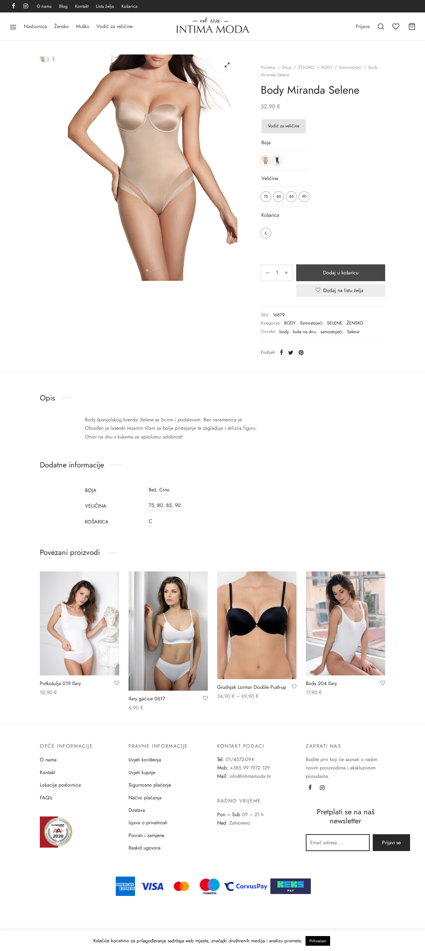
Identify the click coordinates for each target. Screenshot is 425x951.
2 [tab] (153, 270)
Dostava (136, 810)
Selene (353, 332)
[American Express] (125, 885)
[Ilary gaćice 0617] (168, 631)
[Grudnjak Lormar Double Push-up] (257, 625)
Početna (268, 67)
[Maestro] (210, 885)
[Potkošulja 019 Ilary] (79, 623)
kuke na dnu (304, 332)
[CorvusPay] (247, 885)
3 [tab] (159, 270)
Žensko (61, 26)
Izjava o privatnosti (147, 822)
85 (169, 505)
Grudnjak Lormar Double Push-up (251, 687)
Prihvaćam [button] (317, 941)
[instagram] (25, 6)
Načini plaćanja (144, 797)
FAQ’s (46, 797)
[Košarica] (412, 26)
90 (178, 505)
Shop (287, 67)
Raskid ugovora (144, 847)
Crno (164, 489)
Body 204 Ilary (321, 683)
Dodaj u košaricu (340, 272)
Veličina (269, 178)
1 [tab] (147, 270)
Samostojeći (350, 67)
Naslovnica (35, 26)
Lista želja (105, 6)
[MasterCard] (182, 885)
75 (151, 505)
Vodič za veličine (114, 26)
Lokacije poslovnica (60, 784)
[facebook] (13, 6)
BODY (327, 67)
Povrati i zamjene (146, 835)
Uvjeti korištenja (144, 759)
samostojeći (331, 332)
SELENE (334, 323)
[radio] (265, 160)
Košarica (129, 6)
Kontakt (81, 6)
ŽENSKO (306, 67)
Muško (82, 26)
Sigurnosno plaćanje (149, 784)
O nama (44, 6)
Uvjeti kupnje (141, 772)
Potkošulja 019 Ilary (60, 683)
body (284, 332)
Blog (63, 6)
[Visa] (152, 885)
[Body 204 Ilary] (345, 623)
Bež (152, 489)
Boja (266, 142)
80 (160, 505)
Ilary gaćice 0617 (146, 698)
